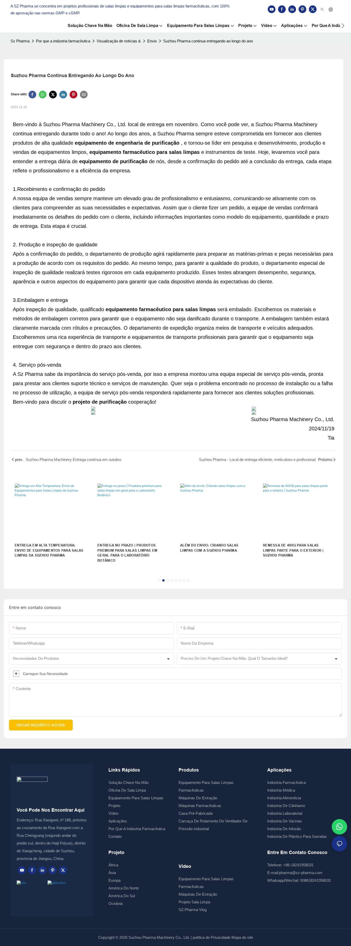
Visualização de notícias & (119, 41)
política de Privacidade (211, 937)
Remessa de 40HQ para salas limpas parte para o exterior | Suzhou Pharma (293, 550)
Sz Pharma (20, 41)
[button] (342, 25)
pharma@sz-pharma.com (300, 872)
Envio (152, 41)
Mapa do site (241, 937)
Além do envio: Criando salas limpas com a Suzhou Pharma (209, 547)
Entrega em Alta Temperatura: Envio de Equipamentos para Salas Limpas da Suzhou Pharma (49, 550)
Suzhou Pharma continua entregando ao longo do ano (208, 41)
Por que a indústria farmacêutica (63, 41)
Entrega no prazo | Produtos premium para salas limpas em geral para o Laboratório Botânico (127, 552)
